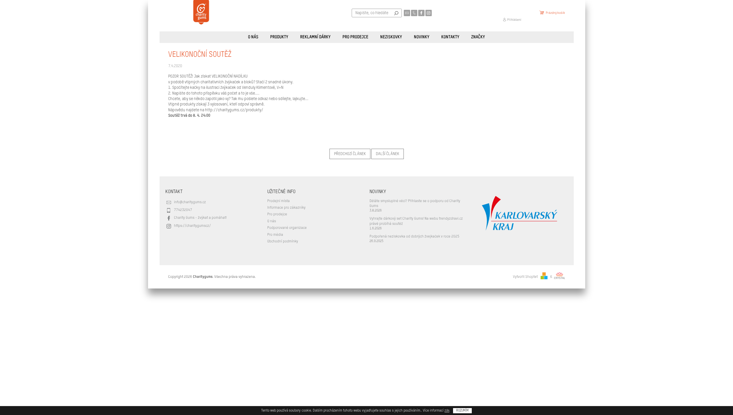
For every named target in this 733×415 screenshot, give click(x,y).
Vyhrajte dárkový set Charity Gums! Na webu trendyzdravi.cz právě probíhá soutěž (416, 221)
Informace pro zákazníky (286, 208)
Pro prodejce (277, 214)
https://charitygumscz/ (192, 226)
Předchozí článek (350, 154)
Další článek (387, 154)
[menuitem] (253, 37)
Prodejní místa (278, 201)
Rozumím (462, 410)
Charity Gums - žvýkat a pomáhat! (200, 218)
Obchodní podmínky (282, 241)
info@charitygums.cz (190, 202)
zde (446, 410)
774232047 (183, 210)
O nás (271, 221)
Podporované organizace (287, 228)
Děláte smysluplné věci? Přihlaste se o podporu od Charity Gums (415, 203)
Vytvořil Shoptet (525, 277)
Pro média (275, 235)
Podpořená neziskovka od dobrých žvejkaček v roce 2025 (414, 236)
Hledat (396, 13)
